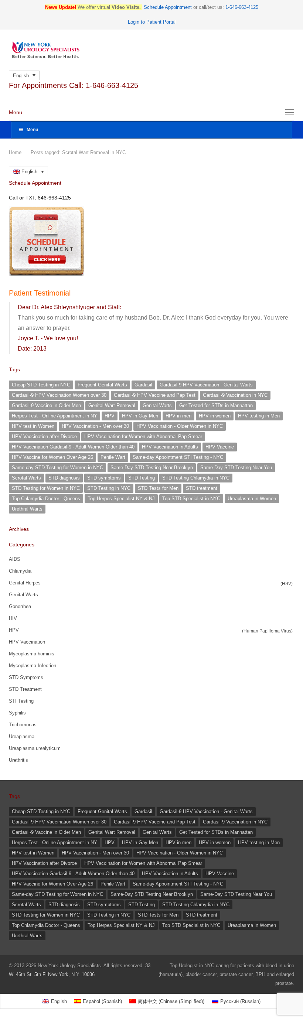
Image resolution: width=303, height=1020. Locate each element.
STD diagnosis (64, 478)
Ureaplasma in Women (252, 498)
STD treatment (201, 488)
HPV (110, 416)
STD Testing (141, 478)
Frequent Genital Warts (102, 385)
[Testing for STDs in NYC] (151, 50)
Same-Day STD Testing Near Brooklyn (151, 467)
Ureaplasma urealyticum (35, 748)
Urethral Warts (27, 509)
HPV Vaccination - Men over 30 (95, 426)
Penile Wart (113, 457)
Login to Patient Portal (152, 22)
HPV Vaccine (219, 447)
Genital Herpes (25, 583)
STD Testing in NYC (108, 488)
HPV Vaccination (27, 642)
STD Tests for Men (158, 488)
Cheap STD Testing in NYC (41, 385)
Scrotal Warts (26, 478)
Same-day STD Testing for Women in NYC (57, 467)
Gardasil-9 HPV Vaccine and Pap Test (154, 395)
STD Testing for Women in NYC (46, 488)
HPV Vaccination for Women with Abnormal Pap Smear (143, 436)
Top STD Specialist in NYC (191, 498)
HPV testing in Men (259, 416)
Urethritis (18, 760)
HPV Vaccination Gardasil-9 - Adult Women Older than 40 (73, 447)
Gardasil (143, 385)
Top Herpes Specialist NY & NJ (121, 498)
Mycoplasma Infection (32, 665)
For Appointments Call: (73, 85)
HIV (13, 618)
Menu (32, 129)
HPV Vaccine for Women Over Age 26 (52, 457)
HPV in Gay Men (140, 416)
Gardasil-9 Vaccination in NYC (235, 395)
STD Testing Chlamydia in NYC (195, 478)
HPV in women (215, 416)
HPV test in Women (33, 426)
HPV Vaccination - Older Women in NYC (179, 426)
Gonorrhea (20, 606)
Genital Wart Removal (111, 405)
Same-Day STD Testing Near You (236, 467)
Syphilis (17, 713)
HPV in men (178, 416)
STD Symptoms (26, 677)
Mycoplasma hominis (31, 653)
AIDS (14, 559)
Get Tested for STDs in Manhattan (216, 405)
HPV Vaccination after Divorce (44, 436)
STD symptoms (104, 478)
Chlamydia (20, 571)
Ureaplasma (21, 736)
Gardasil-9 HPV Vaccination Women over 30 (59, 395)
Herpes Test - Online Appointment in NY (54, 416)
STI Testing (21, 701)
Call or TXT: (40, 198)
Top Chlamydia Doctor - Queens (46, 498)
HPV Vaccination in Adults (170, 447)
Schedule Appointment (168, 7)
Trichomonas (23, 724)
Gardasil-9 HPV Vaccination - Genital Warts (206, 385)
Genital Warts (157, 405)
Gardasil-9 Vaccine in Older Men (46, 405)
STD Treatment (25, 689)
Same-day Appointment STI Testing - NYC (178, 457)
